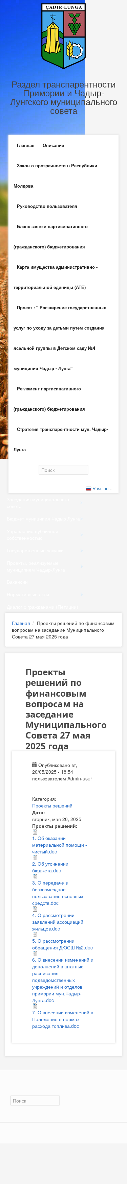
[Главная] (63, 35)
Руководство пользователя (47, 206)
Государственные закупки (35, 550)
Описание (53, 145)
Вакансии (17, 581)
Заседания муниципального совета (38, 502)
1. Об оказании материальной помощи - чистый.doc (59, 845)
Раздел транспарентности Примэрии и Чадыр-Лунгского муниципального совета (63, 97)
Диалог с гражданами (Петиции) (42, 606)
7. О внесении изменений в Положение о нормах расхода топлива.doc (62, 1019)
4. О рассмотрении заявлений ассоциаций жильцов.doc (57, 922)
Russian (100, 488)
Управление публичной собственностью (32, 534)
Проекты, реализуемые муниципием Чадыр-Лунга (36, 566)
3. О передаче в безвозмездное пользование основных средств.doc (57, 892)
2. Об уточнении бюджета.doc (50, 867)
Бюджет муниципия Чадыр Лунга (43, 518)
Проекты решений (52, 805)
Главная (26, 145)
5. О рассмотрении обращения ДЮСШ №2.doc (62, 944)
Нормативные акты (28, 594)
